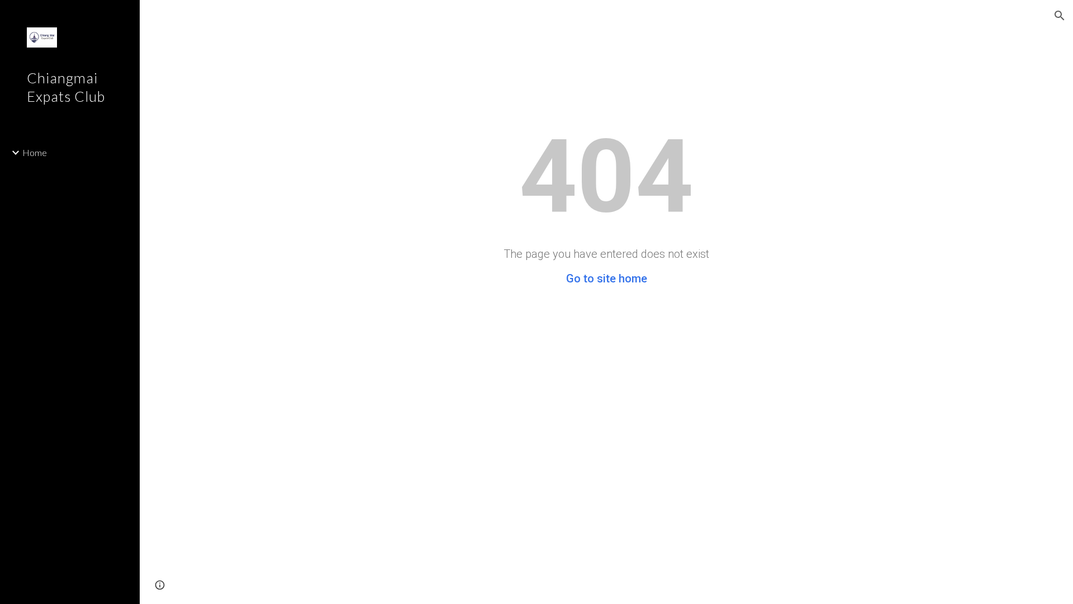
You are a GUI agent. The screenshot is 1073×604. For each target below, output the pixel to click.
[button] (1059, 15)
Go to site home (606, 278)
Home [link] (34, 152)
